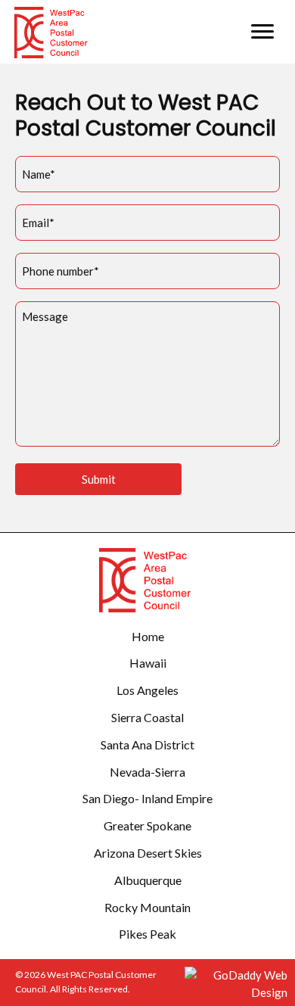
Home (148, 636)
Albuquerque (148, 880)
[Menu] (262, 32)
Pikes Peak (147, 934)
